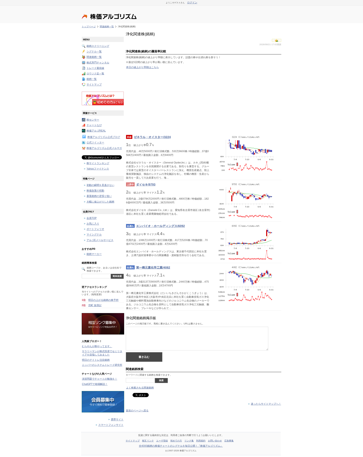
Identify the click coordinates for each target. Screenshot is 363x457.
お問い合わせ (215, 440)
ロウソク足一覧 (95, 73)
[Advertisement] (203, 101)
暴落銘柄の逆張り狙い (99, 196)
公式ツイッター (95, 142)
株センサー (93, 119)
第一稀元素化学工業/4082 (153, 267)
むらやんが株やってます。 (97, 346)
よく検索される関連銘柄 (140, 387)
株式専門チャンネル (98, 62)
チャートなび (94, 125)
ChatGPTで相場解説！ (95, 384)
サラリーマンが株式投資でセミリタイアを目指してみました (102, 353)
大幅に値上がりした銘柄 (100, 201)
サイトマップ (94, 84)
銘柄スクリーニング (98, 46)
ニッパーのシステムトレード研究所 (102, 364)
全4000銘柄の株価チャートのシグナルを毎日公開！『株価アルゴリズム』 (181, 445)
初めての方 (176, 440)
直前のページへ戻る (137, 410)
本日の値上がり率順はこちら (142, 67)
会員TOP (92, 218)
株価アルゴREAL (96, 130)
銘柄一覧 (92, 79)
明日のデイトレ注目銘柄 (96, 359)
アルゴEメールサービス (100, 240)
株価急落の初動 (95, 190)
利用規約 (200, 440)
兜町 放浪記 (94, 305)
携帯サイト (117, 419)
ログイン (192, 2)
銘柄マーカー (94, 254)
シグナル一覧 (94, 51)
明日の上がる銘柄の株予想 (103, 300)
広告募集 (229, 440)
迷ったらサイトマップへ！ (266, 403)
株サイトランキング (98, 163)
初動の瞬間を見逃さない (100, 185)
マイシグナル (94, 234)
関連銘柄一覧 (107, 26)
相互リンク (148, 440)
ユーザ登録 (162, 440)
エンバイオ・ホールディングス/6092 (160, 226)
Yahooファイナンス (98, 168)
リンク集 (189, 440)
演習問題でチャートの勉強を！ (99, 378)
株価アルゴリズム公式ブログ (103, 137)
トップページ (89, 26)
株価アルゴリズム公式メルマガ (104, 148)
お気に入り (93, 223)
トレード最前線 (95, 68)
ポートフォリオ (95, 229)
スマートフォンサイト (111, 425)
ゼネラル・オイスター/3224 (152, 137)
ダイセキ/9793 (145, 184)
